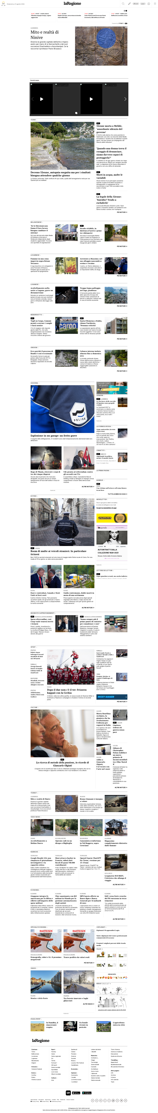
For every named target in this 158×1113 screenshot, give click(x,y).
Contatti (54, 1099)
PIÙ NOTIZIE (121, 212)
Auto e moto (95, 1071)
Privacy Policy (35, 1101)
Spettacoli (74, 1049)
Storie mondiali (55, 1067)
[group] (43, 17)
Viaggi (93, 1060)
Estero (33, 1073)
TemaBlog (114, 1060)
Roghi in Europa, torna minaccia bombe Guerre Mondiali (69, 15)
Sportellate (54, 1070)
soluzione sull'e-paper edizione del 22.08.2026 (112, 1010)
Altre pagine (115, 1071)
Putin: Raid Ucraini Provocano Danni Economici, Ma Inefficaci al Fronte (95, 15)
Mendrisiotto (35, 1061)
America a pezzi (36, 1079)
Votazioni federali (36, 1069)
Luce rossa (54, 1072)
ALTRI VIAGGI (88, 1004)
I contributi (74, 1082)
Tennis (53, 1061)
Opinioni (74, 1073)
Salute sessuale (95, 1080)
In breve (113, 1077)
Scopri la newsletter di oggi (106, 508)
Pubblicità (62, 1099)
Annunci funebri (70, 1099)
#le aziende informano (117, 1067)
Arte (52, 1080)
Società (73, 1058)
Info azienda (114, 1079)
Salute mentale (95, 1078)
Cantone (34, 1049)
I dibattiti (93, 1052)
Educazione (114, 1054)
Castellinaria (74, 1065)
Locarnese (34, 1056)
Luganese (34, 1058)
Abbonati (135, 3)
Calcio (53, 1054)
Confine (33, 1075)
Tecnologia (94, 1062)
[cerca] (123, 3)
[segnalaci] (129, 3)
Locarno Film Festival (77, 1063)
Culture (54, 1078)
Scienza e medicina (116, 1052)
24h (112, 1073)
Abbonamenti (34, 1099)
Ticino (33, 1052)
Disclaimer (41, 1099)
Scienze (73, 1056)
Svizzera (34, 1067)
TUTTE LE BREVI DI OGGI (117, 494)
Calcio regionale (56, 1056)
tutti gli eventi (120, 527)
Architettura (94, 1069)
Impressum (48, 1099)
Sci (52, 1058)
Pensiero (73, 1054)
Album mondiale (56, 1074)
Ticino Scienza (115, 1049)
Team (112, 1082)
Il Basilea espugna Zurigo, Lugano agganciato (41, 15)
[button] (125, 99)
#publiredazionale (116, 1064)
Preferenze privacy (56, 1101)
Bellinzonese (35, 1054)
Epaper (143, 3)
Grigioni (33, 1063)
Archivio (113, 1075)
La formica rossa (76, 1079)
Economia (74, 1069)
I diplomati (94, 1073)
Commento (74, 1075)
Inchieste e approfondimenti (96, 1058)
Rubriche (94, 1055)
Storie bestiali (95, 1064)
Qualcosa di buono (116, 1056)
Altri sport (54, 1065)
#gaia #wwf (114, 1062)
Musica (73, 1061)
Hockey (53, 1052)
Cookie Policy (45, 1101)
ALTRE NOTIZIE (87, 486)
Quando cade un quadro (98, 1076)
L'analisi (73, 1077)
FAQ (58, 1099)
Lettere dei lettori (96, 1049)
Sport (53, 1049)
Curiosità (93, 1067)
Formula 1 (54, 1063)
